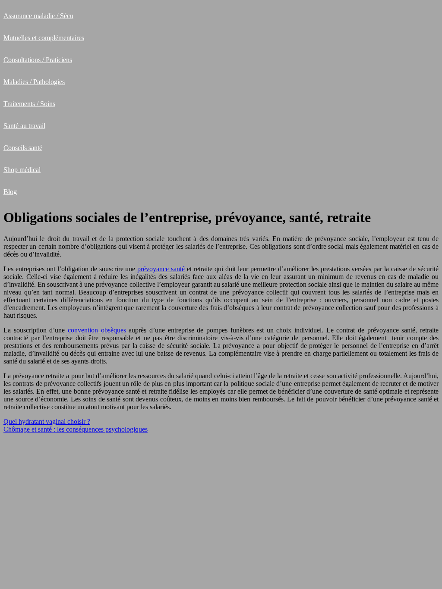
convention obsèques (97, 330)
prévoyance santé (161, 269)
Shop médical (22, 169)
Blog (10, 191)
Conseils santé (22, 147)
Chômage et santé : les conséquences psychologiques (75, 429)
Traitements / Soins (29, 103)
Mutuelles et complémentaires (43, 37)
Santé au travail (24, 125)
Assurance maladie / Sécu (38, 15)
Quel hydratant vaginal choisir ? (46, 421)
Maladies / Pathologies (34, 81)
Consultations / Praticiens (37, 59)
